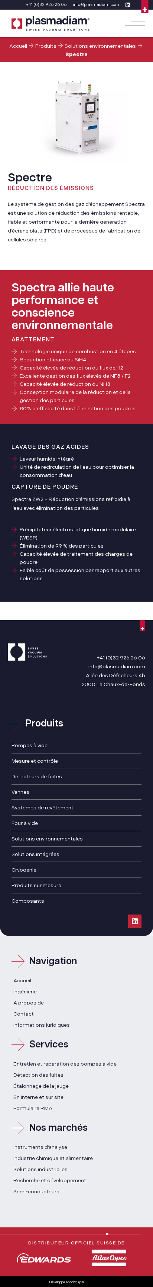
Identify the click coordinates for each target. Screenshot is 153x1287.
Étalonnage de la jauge (41, 1086)
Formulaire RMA (32, 1108)
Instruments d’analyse (40, 1147)
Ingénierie (25, 992)
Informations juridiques (41, 1025)
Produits (45, 46)
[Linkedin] (134, 921)
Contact (23, 1014)
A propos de (28, 1003)
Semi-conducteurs (36, 1192)
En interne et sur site (38, 1097)
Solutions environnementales (100, 46)
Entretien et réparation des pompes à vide (65, 1064)
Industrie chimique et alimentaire (53, 1158)
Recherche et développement (49, 1180)
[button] (135, 23)
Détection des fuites (38, 1075)
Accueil (18, 46)
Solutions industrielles (40, 1169)
